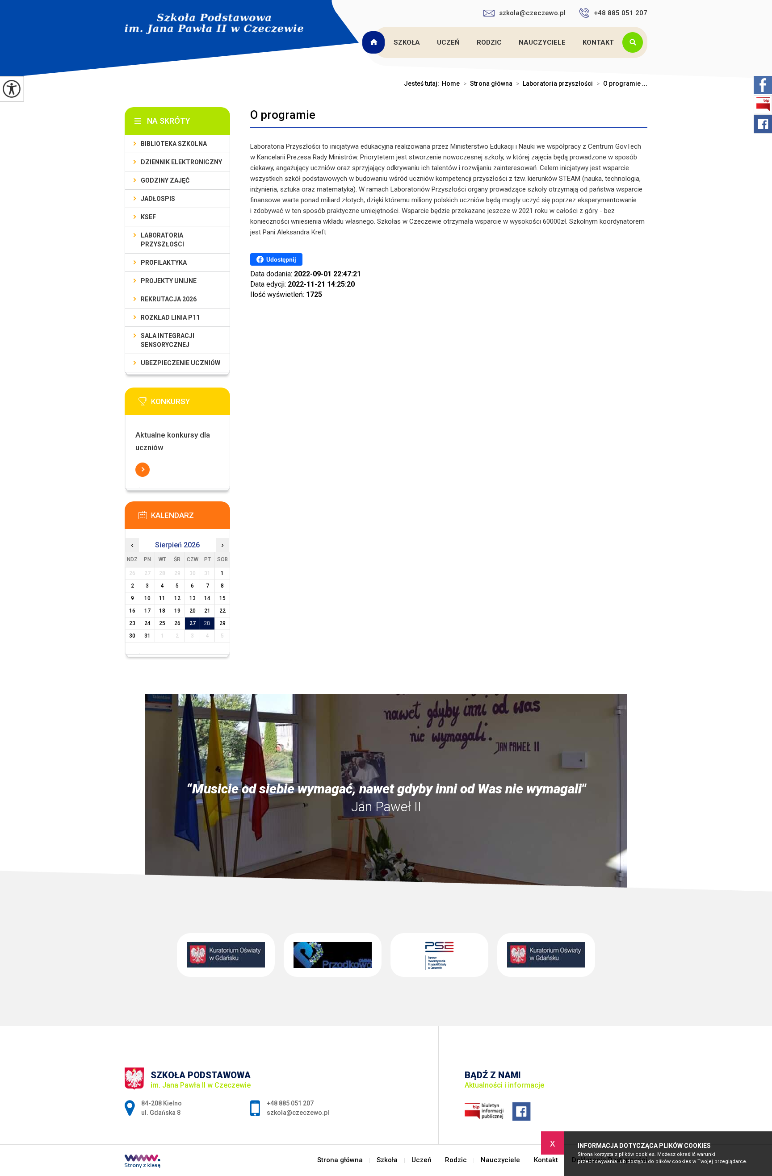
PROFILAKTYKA (164, 262)
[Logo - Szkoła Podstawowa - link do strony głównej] (214, 23)
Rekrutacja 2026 (169, 299)
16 (132, 611)
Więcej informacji (142, 470)
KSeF (148, 217)
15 (222, 598)
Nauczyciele (542, 42)
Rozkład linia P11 (170, 317)
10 (147, 598)
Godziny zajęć (165, 180)
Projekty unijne (169, 280)
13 (192, 598)
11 (162, 598)
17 (147, 611)
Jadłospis (158, 198)
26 (177, 623)
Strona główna (374, 42)
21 (207, 611)
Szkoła (407, 42)
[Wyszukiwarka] (634, 42)
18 (162, 611)
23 (132, 623)
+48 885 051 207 (620, 13)
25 (162, 623)
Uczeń (448, 42)
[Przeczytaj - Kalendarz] (190, 518)
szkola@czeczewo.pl (532, 13)
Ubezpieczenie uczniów (180, 363)
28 (207, 623)
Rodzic (489, 42)
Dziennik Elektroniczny (181, 162)
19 (177, 611)
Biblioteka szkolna (174, 143)
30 (132, 636)
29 (222, 623)
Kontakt (598, 42)
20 (192, 611)
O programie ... (621, 83)
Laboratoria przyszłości (554, 83)
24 (147, 623)
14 (207, 598)
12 (177, 598)
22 (222, 611)
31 (147, 636)
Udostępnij (281, 259)
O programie (282, 114)
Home (451, 83)
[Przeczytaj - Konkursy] (190, 404)
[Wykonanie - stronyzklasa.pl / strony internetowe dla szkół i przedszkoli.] (142, 1162)
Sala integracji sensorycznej (167, 340)
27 (192, 623)
